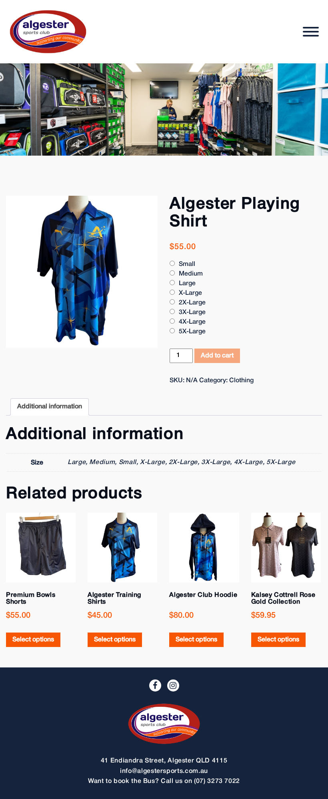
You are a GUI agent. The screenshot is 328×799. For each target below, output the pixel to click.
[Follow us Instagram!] (173, 685)
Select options (33, 640)
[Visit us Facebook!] (155, 685)
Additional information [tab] (49, 407)
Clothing (241, 380)
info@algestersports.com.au (164, 771)
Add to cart (217, 356)
